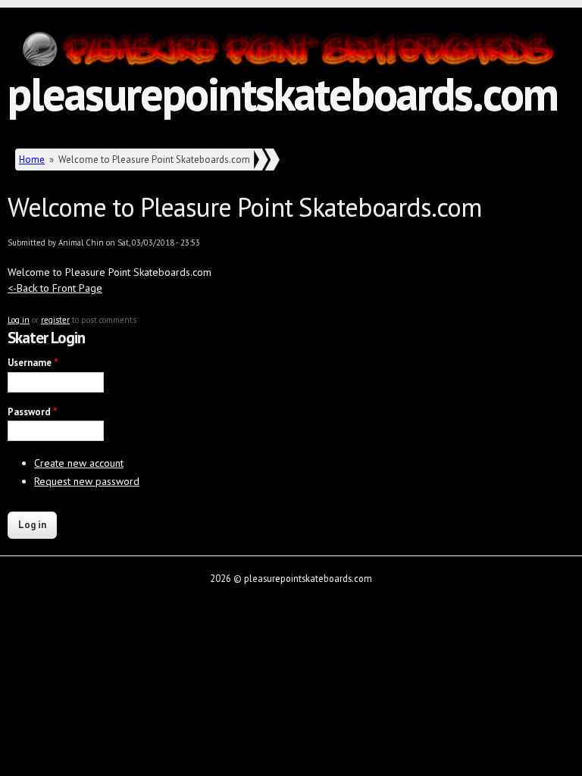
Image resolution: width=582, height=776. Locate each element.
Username (33, 362)
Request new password (86, 481)
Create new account (79, 463)
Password (33, 411)
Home (32, 159)
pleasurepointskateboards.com (283, 93)
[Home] (291, 52)
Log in (19, 319)
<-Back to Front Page (55, 288)
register (55, 319)
